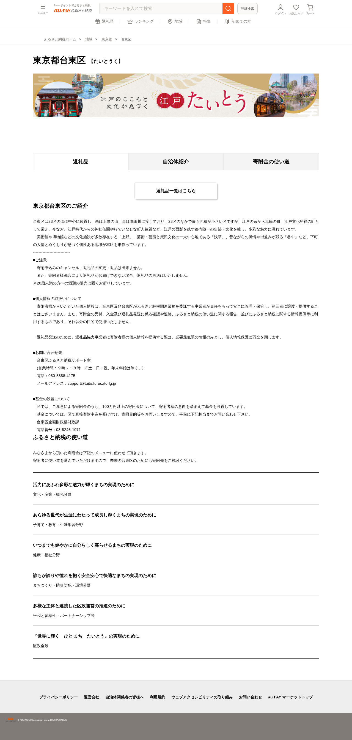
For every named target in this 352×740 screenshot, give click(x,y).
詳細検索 (247, 8)
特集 (207, 21)
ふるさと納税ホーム (60, 39)
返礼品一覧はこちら (176, 190)
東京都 (106, 39)
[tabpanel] (176, 95)
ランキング (144, 21)
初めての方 (241, 21)
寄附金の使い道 (271, 161)
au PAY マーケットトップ (290, 697)
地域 (178, 21)
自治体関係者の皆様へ (124, 697)
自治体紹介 (176, 161)
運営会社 (91, 697)
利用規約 (157, 697)
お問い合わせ (250, 697)
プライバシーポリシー (58, 697)
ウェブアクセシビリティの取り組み (202, 697)
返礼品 (108, 21)
